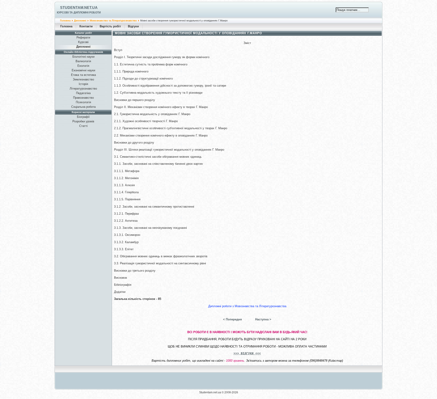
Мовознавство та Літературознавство (113, 20)
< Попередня (232, 319)
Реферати (83, 37)
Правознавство (83, 97)
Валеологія (83, 61)
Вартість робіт (110, 26)
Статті (83, 126)
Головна (65, 20)
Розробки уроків (83, 121)
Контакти (86, 26)
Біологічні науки (83, 56)
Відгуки (133, 26)
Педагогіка (83, 93)
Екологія (83, 65)
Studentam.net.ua (79, 8)
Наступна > (263, 319)
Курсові (83, 42)
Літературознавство (83, 88)
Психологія (83, 102)
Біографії (83, 116)
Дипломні (80, 20)
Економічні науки (83, 70)
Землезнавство (83, 79)
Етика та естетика (83, 75)
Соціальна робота (83, 106)
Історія (83, 84)
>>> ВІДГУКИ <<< (247, 353)
